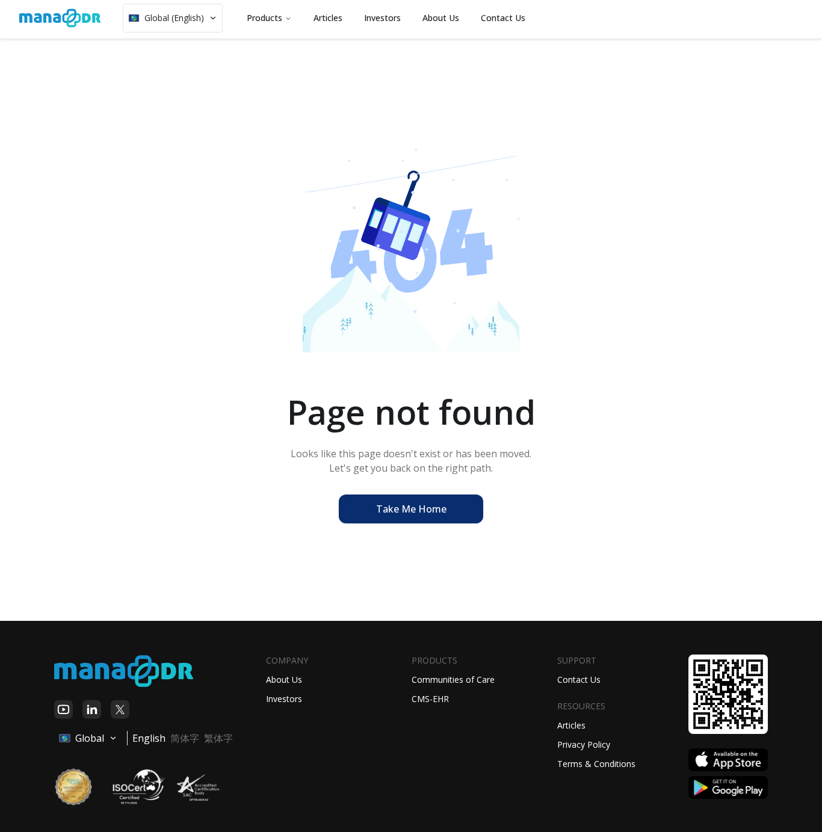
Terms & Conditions (596, 763)
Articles (571, 725)
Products (264, 17)
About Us (284, 679)
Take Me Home (411, 509)
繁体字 (218, 738)
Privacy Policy (583, 744)
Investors (284, 698)
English (148, 738)
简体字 (184, 738)
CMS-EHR (430, 698)
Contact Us (579, 679)
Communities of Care (453, 679)
